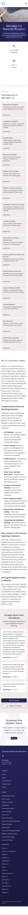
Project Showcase (6, 784)
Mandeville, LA (5, 857)
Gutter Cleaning (6, 799)
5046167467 (14, 52)
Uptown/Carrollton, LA (7, 873)
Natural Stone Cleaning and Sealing (11, 830)
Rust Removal (5, 814)
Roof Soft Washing (6, 811)
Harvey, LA (4, 870)
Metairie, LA (5, 854)
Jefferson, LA (5, 889)
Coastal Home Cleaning (8, 808)
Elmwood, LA (5, 864)
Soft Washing (5, 805)
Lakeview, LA (5, 892)
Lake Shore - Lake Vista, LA (9, 851)
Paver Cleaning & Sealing (8, 837)
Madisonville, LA (6, 861)
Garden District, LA (6, 886)
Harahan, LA (5, 876)
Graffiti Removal (6, 827)
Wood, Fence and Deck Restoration (11, 821)
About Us (4, 777)
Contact (4, 774)
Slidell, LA (4, 867)
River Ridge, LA (5, 883)
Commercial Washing (7, 840)
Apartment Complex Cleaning (9, 833)
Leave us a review (15, 706)
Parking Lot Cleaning (7, 802)
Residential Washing (7, 824)
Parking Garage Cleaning (8, 796)
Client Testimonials (6, 781)
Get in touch (14, 738)
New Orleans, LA (6, 879)
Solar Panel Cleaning (7, 818)
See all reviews (14, 700)
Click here (14, 67)
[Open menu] (26, 3)
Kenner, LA (4, 848)
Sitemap (4, 787)
